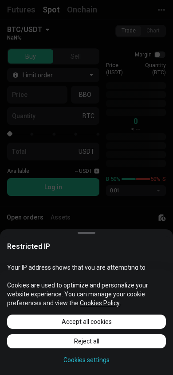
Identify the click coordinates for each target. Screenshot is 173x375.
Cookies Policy (100, 303)
